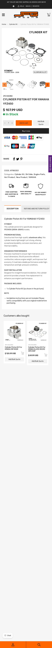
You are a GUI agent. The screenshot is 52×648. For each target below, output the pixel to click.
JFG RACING (8, 96)
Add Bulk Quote (41, 122)
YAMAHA (32, 177)
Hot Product (9, 177)
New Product (22, 177)
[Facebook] (14, 158)
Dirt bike (29, 174)
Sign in (28, 6)
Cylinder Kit (19, 174)
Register (36, 6)
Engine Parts (39, 174)
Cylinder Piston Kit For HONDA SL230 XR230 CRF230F (36, 349)
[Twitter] (17, 158)
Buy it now (26, 131)
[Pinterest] (21, 158)
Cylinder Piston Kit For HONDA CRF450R (13, 348)
